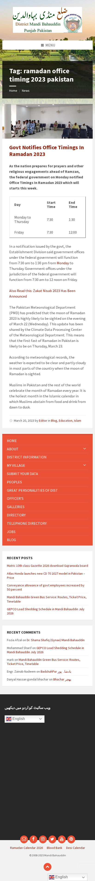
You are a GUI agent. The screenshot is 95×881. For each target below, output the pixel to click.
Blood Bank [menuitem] (54, 848)
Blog (54, 420)
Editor (43, 420)
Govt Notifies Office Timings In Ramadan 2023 (46, 151)
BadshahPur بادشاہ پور (56, 671)
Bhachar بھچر (62, 679)
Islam (77, 420)
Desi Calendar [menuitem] (75, 848)
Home (13, 90)
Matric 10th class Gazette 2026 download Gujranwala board (47, 566)
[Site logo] (47, 31)
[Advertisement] (47, 781)
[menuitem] (47, 441)
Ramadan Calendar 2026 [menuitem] (26, 848)
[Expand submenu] (84, 448)
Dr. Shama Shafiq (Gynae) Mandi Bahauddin (56, 640)
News (26, 90)
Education (65, 420)
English (18, 719)
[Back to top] (47, 867)
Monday (63, 263)
